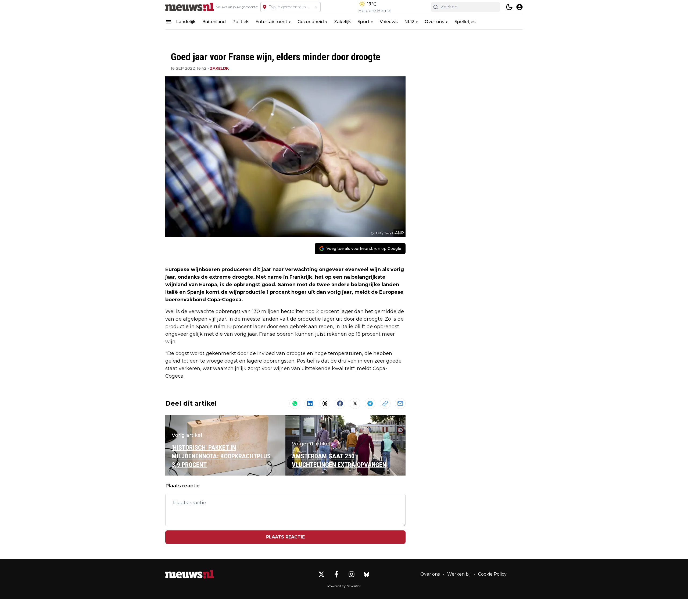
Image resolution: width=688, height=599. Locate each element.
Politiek (240, 21)
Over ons (434, 21)
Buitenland (214, 21)
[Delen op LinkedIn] (309, 403)
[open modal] (519, 7)
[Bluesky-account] (366, 574)
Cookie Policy (492, 574)
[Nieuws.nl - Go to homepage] (189, 574)
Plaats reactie (285, 537)
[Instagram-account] (351, 574)
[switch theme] (509, 7)
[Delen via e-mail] (400, 403)
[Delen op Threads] (325, 403)
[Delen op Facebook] (340, 403)
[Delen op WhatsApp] (294, 403)
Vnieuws (389, 21)
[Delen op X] (355, 403)
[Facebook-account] (336, 574)
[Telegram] (370, 403)
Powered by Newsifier (344, 586)
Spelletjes (465, 21)
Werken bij (459, 574)
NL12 (409, 21)
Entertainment (271, 21)
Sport (363, 21)
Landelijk (186, 21)
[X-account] (321, 574)
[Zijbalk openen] (168, 22)
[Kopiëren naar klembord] (385, 403)
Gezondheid (311, 21)
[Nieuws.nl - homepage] (189, 7)
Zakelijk (342, 21)
